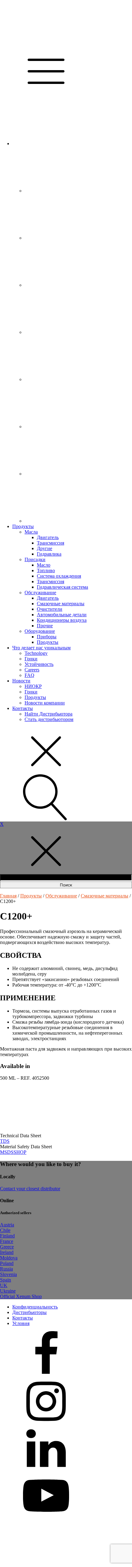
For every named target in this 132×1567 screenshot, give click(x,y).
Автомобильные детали (62, 614)
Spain (5, 1279)
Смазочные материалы (60, 603)
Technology (36, 653)
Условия (20, 1323)
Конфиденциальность (35, 1306)
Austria (7, 1224)
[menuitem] (58, 143)
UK (3, 1285)
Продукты (23, 526)
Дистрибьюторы (29, 1312)
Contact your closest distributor (30, 1188)
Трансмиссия (50, 543)
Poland (7, 1263)
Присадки (35, 559)
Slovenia (8, 1274)
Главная (8, 895)
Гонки (31, 658)
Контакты (22, 708)
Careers (32, 669)
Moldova (8, 1257)
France (6, 1241)
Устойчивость (39, 664)
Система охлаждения (59, 576)
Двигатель (48, 537)
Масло (43, 565)
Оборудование (40, 631)
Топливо (46, 570)
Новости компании (45, 702)
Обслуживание (40, 592)
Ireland (7, 1252)
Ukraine (8, 1290)
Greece (7, 1246)
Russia (6, 1268)
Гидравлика (49, 554)
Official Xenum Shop (21, 1296)
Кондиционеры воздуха (62, 620)
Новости (21, 680)
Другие (44, 548)
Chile (5, 1230)
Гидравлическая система (62, 587)
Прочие (45, 625)
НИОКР (33, 686)
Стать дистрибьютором (49, 719)
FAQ (29, 675)
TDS (5, 1141)
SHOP (20, 1152)
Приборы (46, 636)
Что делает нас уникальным (41, 647)
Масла (31, 531)
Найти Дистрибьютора (48, 713)
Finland (7, 1235)
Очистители (49, 609)
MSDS (7, 1152)
